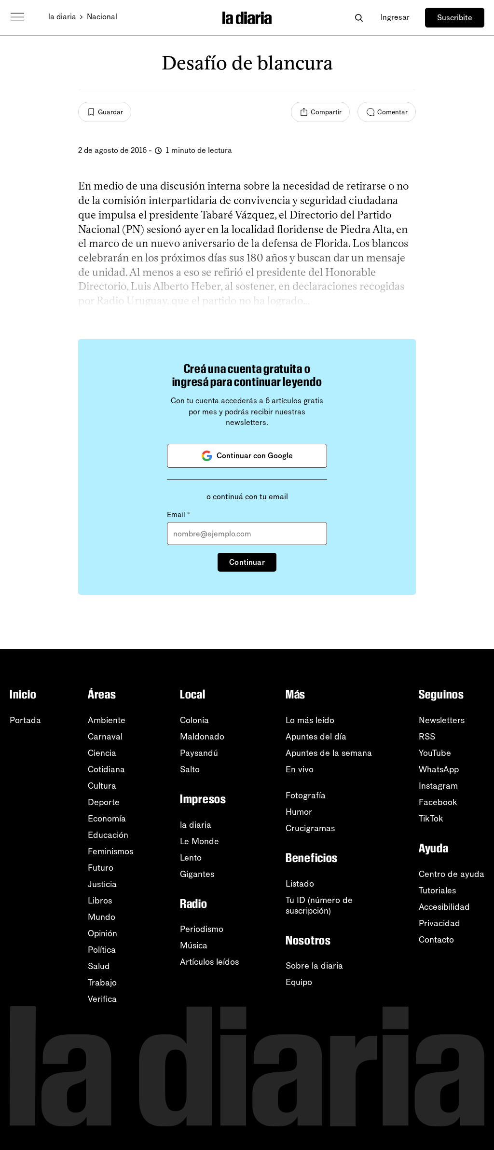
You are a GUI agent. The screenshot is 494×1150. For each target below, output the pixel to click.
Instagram (438, 785)
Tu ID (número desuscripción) (319, 905)
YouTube (435, 753)
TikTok (431, 818)
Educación (108, 835)
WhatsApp (439, 769)
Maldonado (202, 736)
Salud (99, 966)
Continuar (246, 562)
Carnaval (105, 736)
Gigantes (197, 874)
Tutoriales (437, 890)
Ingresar (395, 17)
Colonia (194, 720)
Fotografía (306, 795)
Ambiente (106, 720)
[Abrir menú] (17, 17)
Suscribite (454, 17)
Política (102, 950)
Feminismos (110, 851)
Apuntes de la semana (329, 753)
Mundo (101, 917)
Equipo (299, 982)
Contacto (436, 939)
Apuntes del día (316, 736)
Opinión (102, 933)
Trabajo (102, 982)
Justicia (102, 884)
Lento (191, 857)
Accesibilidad (444, 907)
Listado (300, 883)
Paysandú (199, 753)
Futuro (100, 867)
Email (178, 514)
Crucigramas (310, 828)
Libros (100, 900)
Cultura (102, 785)
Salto (190, 769)
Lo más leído (310, 720)
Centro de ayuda (451, 874)
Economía (107, 818)
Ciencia (102, 753)
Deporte (104, 802)
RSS (427, 736)
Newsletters (442, 720)
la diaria (62, 16)
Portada (25, 720)
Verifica (102, 999)
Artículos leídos (209, 962)
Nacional (102, 16)
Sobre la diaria (314, 965)
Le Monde (199, 841)
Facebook (438, 802)
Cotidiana (106, 769)
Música (193, 945)
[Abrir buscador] (358, 17)
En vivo (300, 769)
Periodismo (201, 929)
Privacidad (439, 923)
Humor (299, 812)
